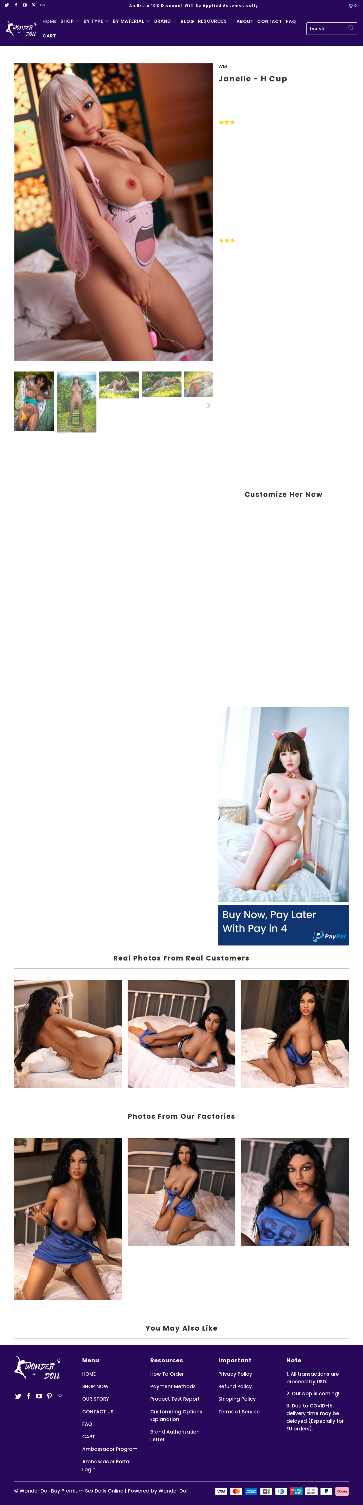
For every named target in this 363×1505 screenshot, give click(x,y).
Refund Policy (235, 1386)
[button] (70, 21)
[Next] (208, 213)
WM (222, 66)
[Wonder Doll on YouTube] (25, 5)
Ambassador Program (110, 1449)
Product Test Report (175, 1399)
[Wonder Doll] (21, 29)
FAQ (87, 1424)
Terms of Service (239, 1411)
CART (88, 1436)
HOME (89, 1374)
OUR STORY (95, 1399)
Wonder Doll (35, 1490)
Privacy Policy (235, 1374)
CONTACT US (97, 1411)
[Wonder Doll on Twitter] (7, 5)
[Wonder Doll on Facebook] (16, 5)
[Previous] (18, 213)
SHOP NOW (95, 1386)
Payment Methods (173, 1386)
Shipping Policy (237, 1399)
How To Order (167, 1374)
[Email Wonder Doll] (42, 5)
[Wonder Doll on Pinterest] (34, 5)
